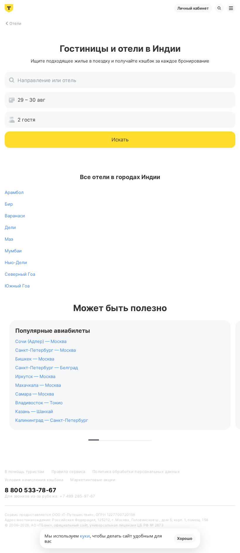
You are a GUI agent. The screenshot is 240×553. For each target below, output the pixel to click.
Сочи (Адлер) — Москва (40, 341)
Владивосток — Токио (39, 402)
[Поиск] (219, 8)
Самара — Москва (34, 394)
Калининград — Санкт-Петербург (51, 420)
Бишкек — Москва (34, 359)
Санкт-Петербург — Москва (45, 350)
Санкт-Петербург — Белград (46, 367)
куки (85, 535)
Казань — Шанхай (34, 411)
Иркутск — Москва (35, 376)
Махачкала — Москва (38, 385)
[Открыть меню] (231, 8)
